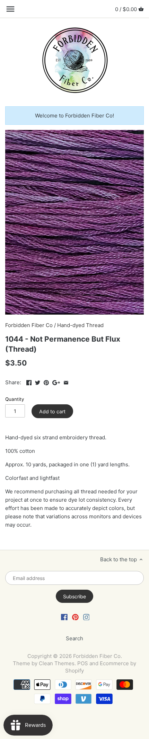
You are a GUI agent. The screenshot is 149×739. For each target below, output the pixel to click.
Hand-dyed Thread (80, 325)
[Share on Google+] (56, 381)
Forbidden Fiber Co (29, 325)
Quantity (14, 399)
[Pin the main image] (46, 381)
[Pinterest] (75, 616)
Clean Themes (56, 663)
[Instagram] (86, 616)
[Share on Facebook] (29, 381)
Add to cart (52, 411)
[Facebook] (64, 616)
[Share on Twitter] (37, 381)
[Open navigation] (10, 9)
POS (82, 663)
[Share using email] (66, 381)
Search (74, 638)
